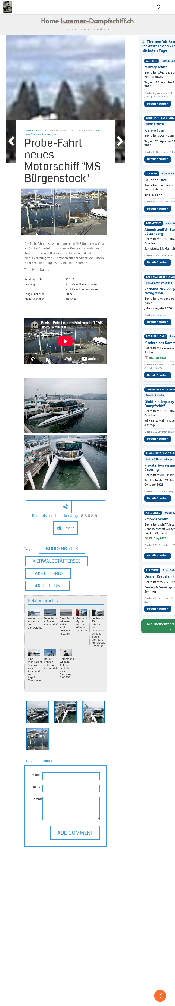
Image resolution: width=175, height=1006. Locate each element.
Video (98, 130)
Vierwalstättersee (40, 134)
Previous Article (11, 141)
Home (68, 28)
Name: (36, 774)
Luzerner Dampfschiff (36, 130)
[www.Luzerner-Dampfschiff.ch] (7, 6)
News (27, 134)
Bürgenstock (62, 548)
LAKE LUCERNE (48, 573)
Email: (35, 787)
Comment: (39, 799)
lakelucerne (47, 586)
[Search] (158, 6)
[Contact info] (160, 996)
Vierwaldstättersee (56, 561)
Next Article (120, 141)
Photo (54, 134)
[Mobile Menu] (168, 6)
